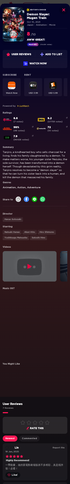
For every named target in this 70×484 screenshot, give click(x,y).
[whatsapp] (42, 199)
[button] (12, 87)
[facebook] (26, 199)
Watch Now (38, 63)
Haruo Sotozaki (12, 219)
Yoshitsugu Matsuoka (15, 238)
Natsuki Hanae (12, 232)
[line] (34, 199)
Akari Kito (29, 232)
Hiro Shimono (46, 232)
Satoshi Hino (38, 238)
